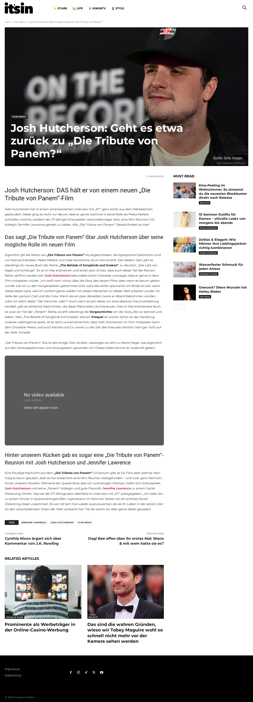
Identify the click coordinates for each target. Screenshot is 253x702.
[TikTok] (86, 672)
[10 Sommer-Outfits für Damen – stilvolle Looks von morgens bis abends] (184, 219)
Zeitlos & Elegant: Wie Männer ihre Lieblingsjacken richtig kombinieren (222, 244)
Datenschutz (13, 675)
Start (7, 22)
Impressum (12, 669)
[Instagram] (78, 672)
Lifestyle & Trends (14, 617)
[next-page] (182, 306)
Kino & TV (93, 617)
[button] (244, 8)
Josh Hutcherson (62, 522)
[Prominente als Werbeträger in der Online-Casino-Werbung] (43, 592)
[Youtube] (101, 672)
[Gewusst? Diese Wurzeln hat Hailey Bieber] (184, 292)
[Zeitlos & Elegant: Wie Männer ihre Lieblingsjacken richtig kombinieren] (184, 245)
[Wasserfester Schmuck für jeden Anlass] (184, 270)
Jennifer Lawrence (33, 522)
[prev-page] (175, 306)
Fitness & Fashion (208, 227)
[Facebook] (71, 672)
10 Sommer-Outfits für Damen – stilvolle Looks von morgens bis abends (222, 219)
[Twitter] (94, 672)
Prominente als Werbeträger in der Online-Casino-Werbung (40, 627)
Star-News (19, 22)
